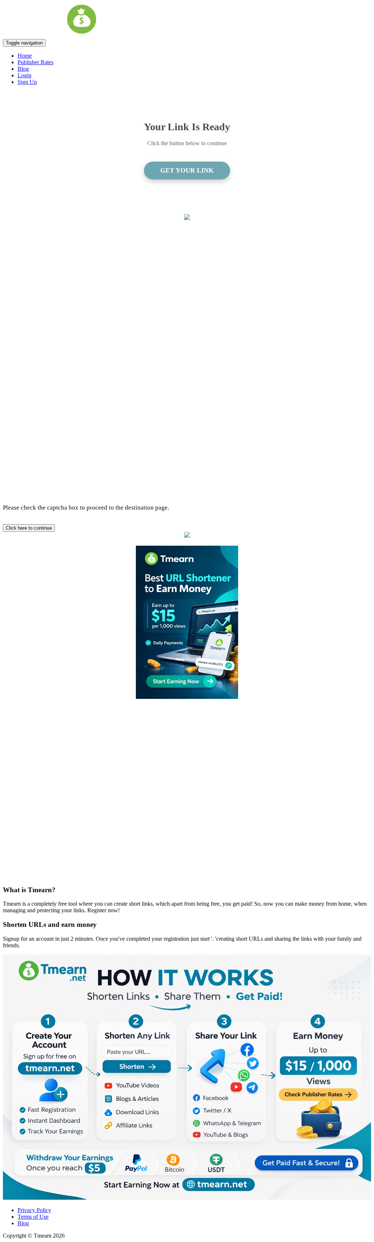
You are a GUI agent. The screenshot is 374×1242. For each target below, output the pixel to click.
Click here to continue (29, 528)
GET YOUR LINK (187, 170)
